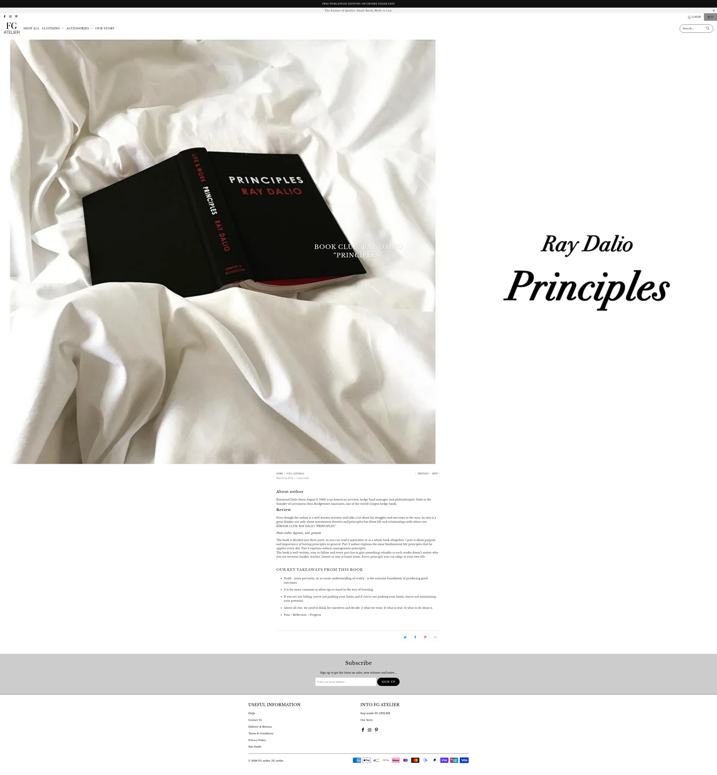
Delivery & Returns (260, 726)
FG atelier (264, 760)
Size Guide (254, 746)
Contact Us (255, 720)
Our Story (366, 720)
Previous (423, 473)
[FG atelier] (12, 28)
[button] (53, 28)
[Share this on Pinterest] (425, 637)
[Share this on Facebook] (415, 637)
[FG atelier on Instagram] (10, 17)
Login (696, 17)
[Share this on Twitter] (405, 637)
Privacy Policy (257, 740)
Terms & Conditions (261, 733)
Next (435, 473)
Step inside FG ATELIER (375, 713)
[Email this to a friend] (435, 637)
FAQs (251, 713)
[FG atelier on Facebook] (4, 17)
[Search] (707, 28)
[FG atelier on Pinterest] (16, 17)
